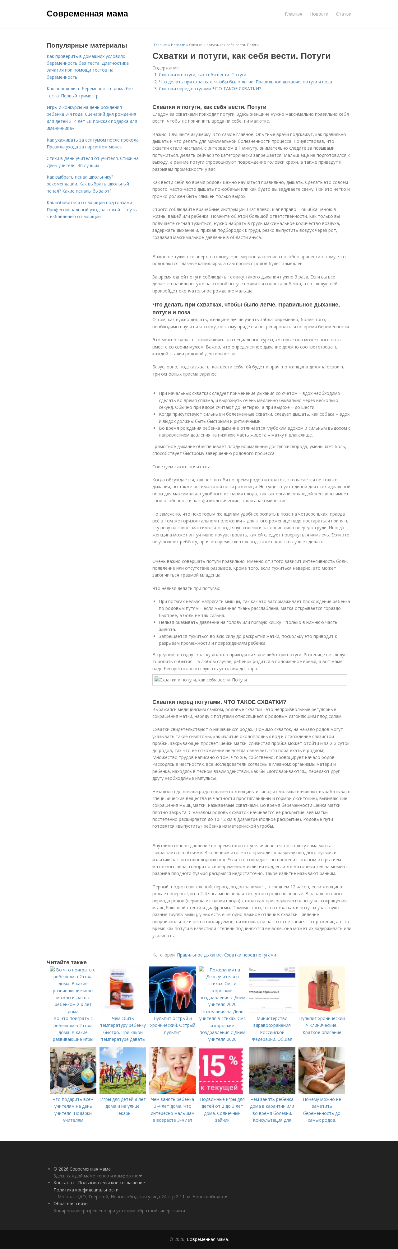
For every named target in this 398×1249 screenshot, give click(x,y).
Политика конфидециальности (85, 1190)
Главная (293, 14)
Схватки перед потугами (250, 955)
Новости (319, 14)
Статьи (343, 14)
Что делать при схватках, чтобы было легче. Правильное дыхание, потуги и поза (245, 82)
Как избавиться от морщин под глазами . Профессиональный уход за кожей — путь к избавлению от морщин (92, 209)
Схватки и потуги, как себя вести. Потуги (202, 74)
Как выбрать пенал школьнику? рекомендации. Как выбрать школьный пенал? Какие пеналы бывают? (88, 184)
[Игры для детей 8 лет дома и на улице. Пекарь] (123, 1092)
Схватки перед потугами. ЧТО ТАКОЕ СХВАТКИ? (210, 88)
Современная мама (87, 13)
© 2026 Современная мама (82, 1169)
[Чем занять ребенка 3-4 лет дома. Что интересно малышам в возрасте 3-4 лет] (172, 1092)
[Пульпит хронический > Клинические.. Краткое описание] (321, 1011)
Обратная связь (70, 1203)
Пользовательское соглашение (111, 1183)
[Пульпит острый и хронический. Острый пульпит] (172, 1011)
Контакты (63, 1183)
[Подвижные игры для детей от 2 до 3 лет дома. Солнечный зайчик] (222, 1092)
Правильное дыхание (199, 955)
